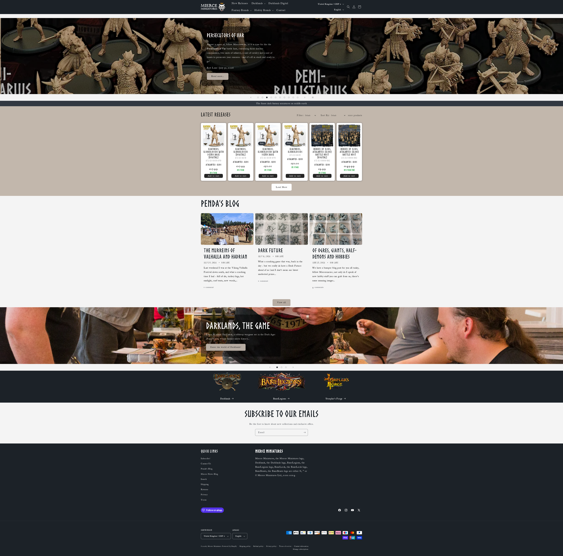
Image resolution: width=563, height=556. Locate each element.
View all (281, 302)
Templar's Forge (333, 398)
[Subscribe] (304, 432)
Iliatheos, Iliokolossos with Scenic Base (268, 152)
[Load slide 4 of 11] (267, 97)
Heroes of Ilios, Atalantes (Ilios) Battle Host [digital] (322, 153)
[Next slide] (305, 97)
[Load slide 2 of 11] (258, 97)
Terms (204, 500)
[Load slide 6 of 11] (275, 97)
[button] (258, 3)
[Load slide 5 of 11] (271, 97)
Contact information (301, 546)
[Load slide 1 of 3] (277, 367)
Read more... (216, 77)
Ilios (219, 165)
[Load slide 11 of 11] (297, 97)
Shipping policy (245, 546)
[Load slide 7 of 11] (280, 97)
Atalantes (210, 165)
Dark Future (270, 250)
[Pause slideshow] (312, 97)
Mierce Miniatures (215, 546)
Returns (204, 489)
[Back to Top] (557, 550)
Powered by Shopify (229, 546)
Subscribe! (205, 458)
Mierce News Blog (209, 474)
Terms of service (285, 546)
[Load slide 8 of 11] (284, 97)
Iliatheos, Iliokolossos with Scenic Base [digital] (213, 153)
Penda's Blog (206, 469)
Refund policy (258, 546)
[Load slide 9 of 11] (289, 97)
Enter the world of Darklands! (225, 347)
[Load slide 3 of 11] (262, 97)
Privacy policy (271, 546)
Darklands (225, 398)
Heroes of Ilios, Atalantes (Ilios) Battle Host (349, 152)
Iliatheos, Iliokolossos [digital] (240, 152)
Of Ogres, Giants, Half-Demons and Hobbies (334, 253)
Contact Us (206, 464)
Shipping (205, 484)
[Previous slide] (251, 97)
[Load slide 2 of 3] (281, 367)
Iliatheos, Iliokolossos (295, 150)
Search (204, 479)
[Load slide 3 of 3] (286, 367)
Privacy (204, 494)
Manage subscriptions (300, 549)
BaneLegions (279, 398)
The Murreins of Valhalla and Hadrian (225, 253)
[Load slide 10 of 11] (293, 97)
